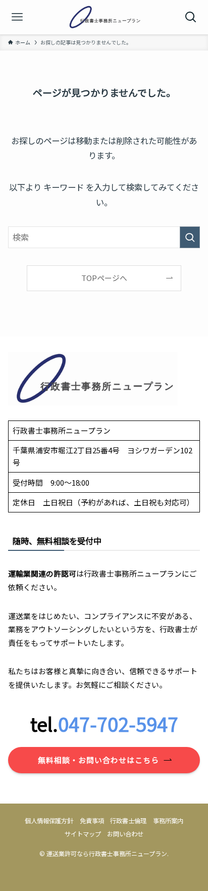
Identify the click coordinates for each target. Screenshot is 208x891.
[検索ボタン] (191, 17)
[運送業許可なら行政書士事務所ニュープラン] (104, 17)
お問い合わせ (125, 833)
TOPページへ (104, 277)
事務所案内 (168, 820)
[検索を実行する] (190, 237)
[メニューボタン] (17, 17)
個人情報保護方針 (49, 820)
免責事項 (92, 820)
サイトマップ (83, 833)
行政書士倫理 (128, 820)
